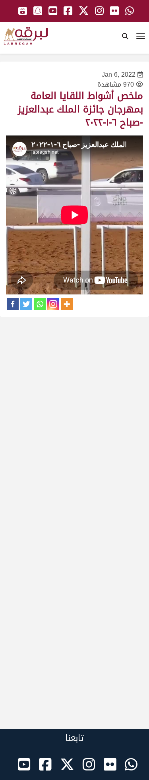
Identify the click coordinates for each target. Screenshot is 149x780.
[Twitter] (26, 304)
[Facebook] (13, 304)
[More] (67, 304)
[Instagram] (53, 304)
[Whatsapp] (40, 304)
